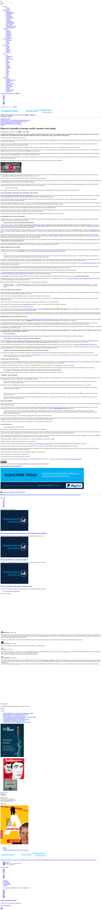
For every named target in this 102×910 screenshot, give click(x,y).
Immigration (8, 91)
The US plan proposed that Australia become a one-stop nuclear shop (17, 195)
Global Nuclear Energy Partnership (88, 263)
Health (7, 68)
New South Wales (10, 83)
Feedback (8, 20)
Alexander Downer (6, 494)
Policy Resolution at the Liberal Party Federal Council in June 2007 (50, 251)
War (7, 76)
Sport (7, 70)
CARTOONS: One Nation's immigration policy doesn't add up (17, 722)
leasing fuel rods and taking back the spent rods (86, 344)
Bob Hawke (30, 494)
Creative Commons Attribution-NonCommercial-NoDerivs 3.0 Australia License (31, 463)
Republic (8, 82)
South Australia (9, 86)
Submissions (6, 881)
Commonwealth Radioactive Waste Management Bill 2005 (15, 272)
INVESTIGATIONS (20, 492)
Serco (72, 206)
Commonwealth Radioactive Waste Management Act (78, 278)
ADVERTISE (9, 16)
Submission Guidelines (11, 26)
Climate (8, 43)
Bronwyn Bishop (37, 494)
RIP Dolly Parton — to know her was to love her (14, 715)
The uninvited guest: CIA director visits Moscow (11, 123)
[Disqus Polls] (51, 611)
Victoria (8, 88)
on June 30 (95, 226)
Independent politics (10, 22)
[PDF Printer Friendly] (27, 131)
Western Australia (10, 89)
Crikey (49, 494)
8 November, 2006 (37, 352)
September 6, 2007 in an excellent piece (87, 239)
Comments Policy (10, 17)
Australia (5, 77)
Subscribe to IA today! (5, 118)
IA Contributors (9, 21)
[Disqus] (51, 647)
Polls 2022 (8, 31)
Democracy (8, 32)
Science (8, 42)
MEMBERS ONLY (10, 12)
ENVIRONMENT (11, 492)
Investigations (9, 37)
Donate (6, 867)
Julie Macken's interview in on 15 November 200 (14, 336)
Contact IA (8, 18)
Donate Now (3, 803)
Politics (5, 28)
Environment (6, 38)
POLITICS (4, 492)
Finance (8, 47)
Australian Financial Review (21, 494)
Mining (7, 51)
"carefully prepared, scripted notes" (74, 459)
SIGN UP (3, 708)
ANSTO (12, 494)
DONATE (8, 15)
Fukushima (53, 494)
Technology (8, 50)
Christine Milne (44, 494)
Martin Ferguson (63, 443)
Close (2, 905)
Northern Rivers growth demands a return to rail (13, 720)
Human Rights (9, 56)
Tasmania (8, 87)
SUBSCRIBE (9, 13)
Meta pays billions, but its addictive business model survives (14, 121)
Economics (8, 33)
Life (4, 53)
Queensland (8, 85)
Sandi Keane (5, 131)
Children (8, 62)
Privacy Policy (9, 25)
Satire (7, 72)
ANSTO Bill (5, 276)
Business (5, 45)
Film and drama (9, 58)
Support (8, 900)
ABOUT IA (6, 10)
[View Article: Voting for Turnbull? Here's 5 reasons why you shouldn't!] (14, 557)
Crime (7, 65)
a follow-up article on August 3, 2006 (58, 234)
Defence (8, 36)
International (9, 35)
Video (7, 73)
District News (9, 81)
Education (8, 67)
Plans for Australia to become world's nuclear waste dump (16, 850)
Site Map (5, 885)
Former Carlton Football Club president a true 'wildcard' (15, 714)
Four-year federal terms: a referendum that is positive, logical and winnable (19, 717)
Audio (7, 75)
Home (4, 6)
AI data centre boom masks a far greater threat (11, 122)
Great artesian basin (76, 494)
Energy (7, 41)
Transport (8, 52)
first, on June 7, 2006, (7, 225)
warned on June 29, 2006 (42, 226)
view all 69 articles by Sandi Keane (12, 591)
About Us (5, 880)
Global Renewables (27, 304)
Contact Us (7, 862)
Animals (8, 61)
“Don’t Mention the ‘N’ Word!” (60, 408)
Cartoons (8, 57)
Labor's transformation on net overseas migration (14, 718)
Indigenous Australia (10, 80)
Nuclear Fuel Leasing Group (34, 309)
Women (8, 71)
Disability (8, 66)
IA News (8, 8)
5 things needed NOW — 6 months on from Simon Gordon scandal (15, 120)
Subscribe (17, 466)
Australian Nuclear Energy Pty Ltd (70, 361)
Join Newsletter (9, 23)
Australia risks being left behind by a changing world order (16, 719)
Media (7, 48)
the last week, (78, 184)
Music (7, 63)
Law (7, 60)
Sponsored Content (10, 27)
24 (21, 131)
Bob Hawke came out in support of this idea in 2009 (40, 443)
